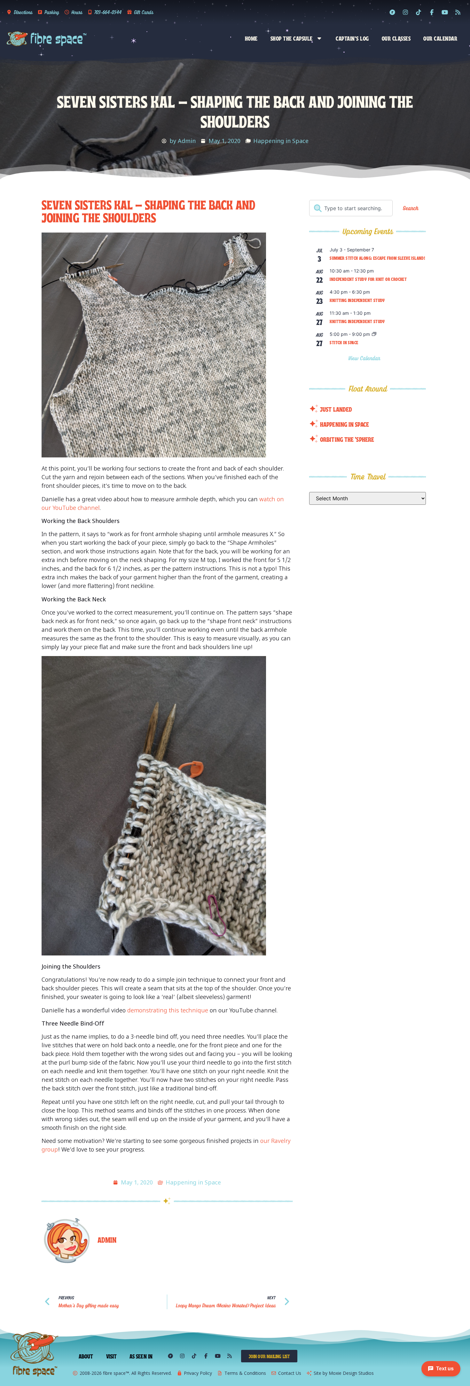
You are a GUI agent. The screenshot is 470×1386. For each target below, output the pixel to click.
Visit (111, 1356)
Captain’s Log (352, 38)
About (86, 1356)
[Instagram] (405, 12)
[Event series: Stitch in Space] (374, 334)
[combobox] (351, 208)
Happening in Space (281, 141)
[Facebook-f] (431, 12)
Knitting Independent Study (357, 300)
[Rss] (458, 12)
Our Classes (396, 38)
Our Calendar (440, 38)
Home (251, 38)
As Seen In (141, 1356)
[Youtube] (444, 12)
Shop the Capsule (291, 38)
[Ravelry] (392, 12)
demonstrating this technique (167, 1010)
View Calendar (365, 358)
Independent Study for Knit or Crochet (368, 279)
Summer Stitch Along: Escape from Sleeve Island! (377, 258)
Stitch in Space (344, 342)
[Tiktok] (418, 12)
